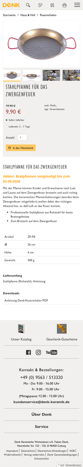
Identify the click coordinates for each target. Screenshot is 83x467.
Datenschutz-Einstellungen (52, 450)
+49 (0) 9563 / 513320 (41, 377)
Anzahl (10, 137)
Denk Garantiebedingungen (62, 454)
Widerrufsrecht (12, 454)
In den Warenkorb (22, 148)
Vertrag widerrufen (34, 454)
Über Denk (41, 414)
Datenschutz (28, 450)
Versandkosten (57, 109)
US (52, 5)
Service (41, 426)
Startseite (9, 15)
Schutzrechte (41, 458)
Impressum (12, 450)
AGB (72, 450)
